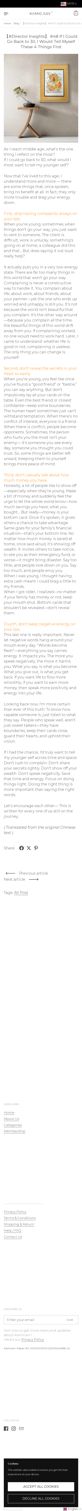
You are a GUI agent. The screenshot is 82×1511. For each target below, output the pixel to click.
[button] (72, 1509)
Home (7, 23)
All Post (21, 892)
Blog (16, 23)
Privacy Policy (32, 1339)
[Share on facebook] (21, 848)
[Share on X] (28, 848)
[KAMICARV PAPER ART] (41, 13)
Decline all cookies (41, 1498)
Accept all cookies (41, 1486)
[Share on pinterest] (36, 848)
